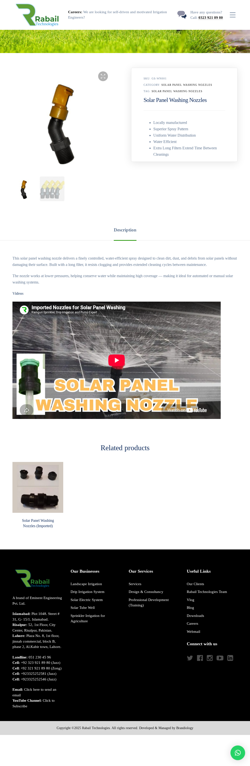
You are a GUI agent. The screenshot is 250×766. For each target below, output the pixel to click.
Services (135, 584)
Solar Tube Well (83, 608)
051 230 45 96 (40, 657)
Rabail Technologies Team (207, 592)
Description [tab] (125, 229)
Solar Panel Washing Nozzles (186, 84)
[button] (103, 76)
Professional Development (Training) (149, 602)
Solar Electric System (87, 600)
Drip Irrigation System (87, 592)
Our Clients (195, 584)
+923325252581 (33, 674)
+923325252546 (33, 679)
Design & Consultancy (146, 592)
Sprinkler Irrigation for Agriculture (88, 618)
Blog (190, 608)
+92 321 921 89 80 (35, 668)
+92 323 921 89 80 (35, 663)
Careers (192, 623)
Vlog (190, 600)
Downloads (195, 616)
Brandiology (184, 728)
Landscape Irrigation (86, 584)
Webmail (193, 632)
